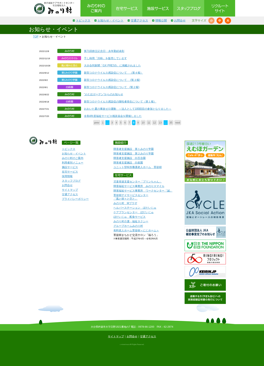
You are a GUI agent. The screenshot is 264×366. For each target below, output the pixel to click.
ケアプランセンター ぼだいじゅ (133, 212)
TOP (36, 36)
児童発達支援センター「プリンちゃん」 (137, 181)
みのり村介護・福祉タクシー (130, 221)
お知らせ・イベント (111, 20)
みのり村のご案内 (72, 158)
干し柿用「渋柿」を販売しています (105, 58)
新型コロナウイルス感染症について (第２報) (111, 87)
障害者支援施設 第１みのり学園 (133, 149)
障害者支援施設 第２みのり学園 (133, 153)
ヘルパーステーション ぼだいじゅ (134, 207)
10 (143, 122)
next (177, 122)
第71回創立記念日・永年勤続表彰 (104, 51)
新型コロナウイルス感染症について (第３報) (112, 79)
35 (171, 122)
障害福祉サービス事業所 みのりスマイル (138, 186)
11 (148, 122)
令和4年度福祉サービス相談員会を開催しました (113, 116)
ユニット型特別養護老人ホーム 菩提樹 (137, 167)
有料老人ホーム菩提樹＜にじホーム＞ (136, 230)
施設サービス (70, 167)
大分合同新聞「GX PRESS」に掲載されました (112, 65)
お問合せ (180, 20)
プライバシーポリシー (75, 198)
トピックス (83, 20)
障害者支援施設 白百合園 (129, 158)
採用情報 (67, 176)
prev (96, 122)
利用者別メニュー (72, 162)
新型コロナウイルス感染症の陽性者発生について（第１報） (120, 101)
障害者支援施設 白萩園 (128, 162)
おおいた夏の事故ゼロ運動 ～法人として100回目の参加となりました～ (127, 108)
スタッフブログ (71, 180)
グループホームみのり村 (128, 225)
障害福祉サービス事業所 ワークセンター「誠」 (142, 190)
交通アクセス (139, 20)
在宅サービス (70, 171)
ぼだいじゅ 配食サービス (129, 216)
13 (160, 122)
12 (154, 122)
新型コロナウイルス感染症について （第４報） (113, 72)
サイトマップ (70, 189)
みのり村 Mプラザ (125, 203)
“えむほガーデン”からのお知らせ (103, 94)
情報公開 (161, 20)
